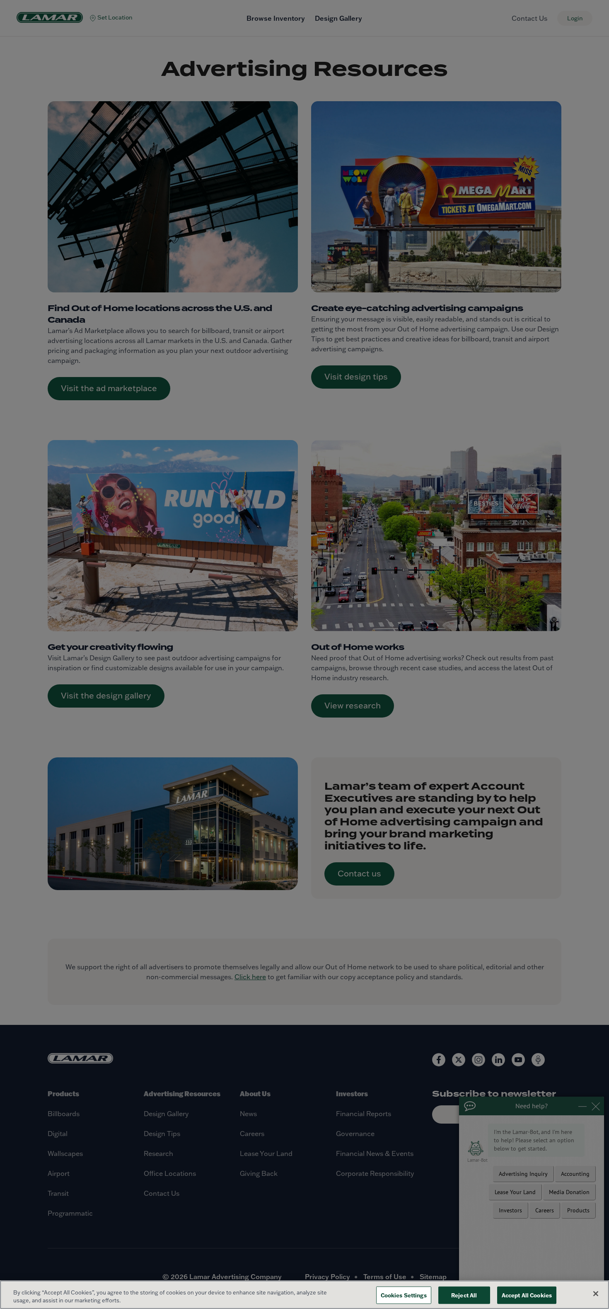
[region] (304, 1294)
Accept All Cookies (527, 1295)
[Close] (596, 1294)
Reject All (464, 1295)
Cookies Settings (404, 1295)
